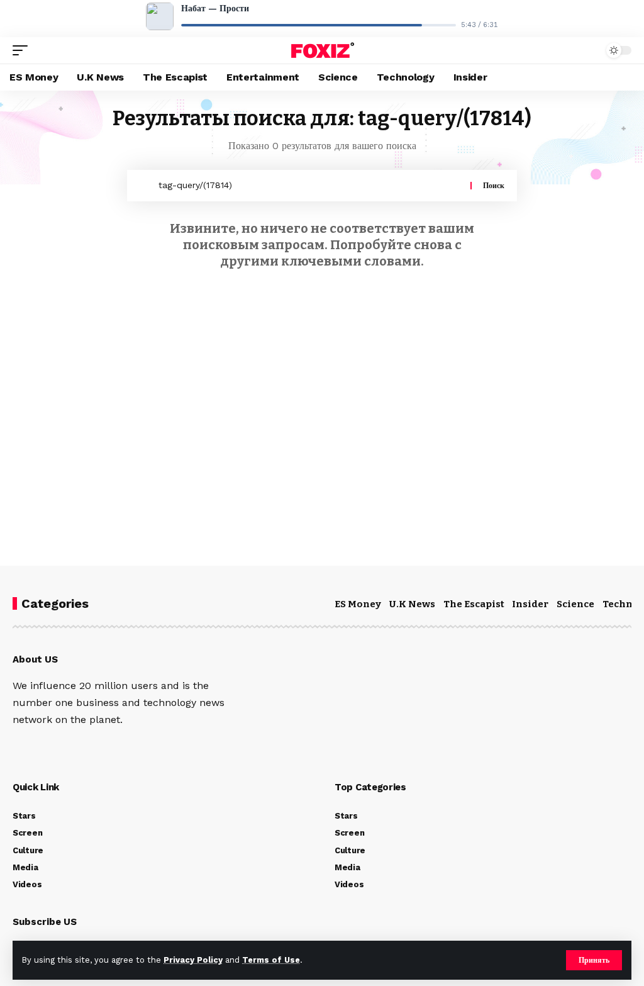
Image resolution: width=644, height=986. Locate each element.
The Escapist (473, 604)
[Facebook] (18, 746)
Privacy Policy (193, 960)
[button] (594, 960)
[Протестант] (322, 50)
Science (575, 604)
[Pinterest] (71, 746)
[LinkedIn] (88, 746)
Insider (530, 604)
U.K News (412, 604)
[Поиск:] (309, 185)
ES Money (358, 604)
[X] (36, 746)
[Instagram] (53, 746)
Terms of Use (271, 960)
